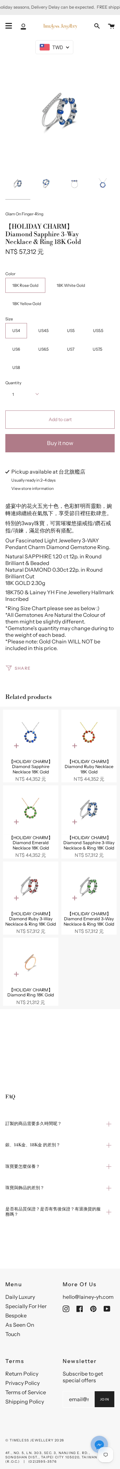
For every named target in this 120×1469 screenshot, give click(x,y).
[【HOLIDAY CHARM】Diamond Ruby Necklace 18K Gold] (89, 734)
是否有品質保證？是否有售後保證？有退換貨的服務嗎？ (53, 1211)
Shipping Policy (24, 1401)
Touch (12, 1334)
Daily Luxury (20, 1297)
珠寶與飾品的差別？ (24, 1187)
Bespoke (16, 1315)
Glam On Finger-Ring (24, 213)
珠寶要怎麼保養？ (22, 1166)
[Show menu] (8, 26)
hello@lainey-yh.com (88, 1297)
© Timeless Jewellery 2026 (34, 1440)
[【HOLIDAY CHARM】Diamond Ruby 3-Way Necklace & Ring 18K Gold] (30, 886)
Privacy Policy (22, 1383)
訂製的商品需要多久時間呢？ (33, 1123)
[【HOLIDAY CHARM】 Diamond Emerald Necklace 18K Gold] (30, 810)
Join (104, 1399)
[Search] (97, 26)
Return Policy (21, 1373)
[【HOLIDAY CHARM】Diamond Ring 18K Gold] (30, 962)
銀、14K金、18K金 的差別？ (32, 1145)
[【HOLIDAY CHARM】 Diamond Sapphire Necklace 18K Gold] (30, 734)
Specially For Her (26, 1306)
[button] (99, 1445)
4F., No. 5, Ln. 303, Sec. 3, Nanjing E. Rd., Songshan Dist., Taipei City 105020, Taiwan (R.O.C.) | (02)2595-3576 (51, 1457)
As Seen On (19, 1324)
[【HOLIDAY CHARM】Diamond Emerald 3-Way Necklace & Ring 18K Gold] (89, 886)
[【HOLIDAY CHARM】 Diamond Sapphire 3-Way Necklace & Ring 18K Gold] (89, 810)
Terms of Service (25, 1392)
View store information (32, 489)
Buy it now (60, 443)
